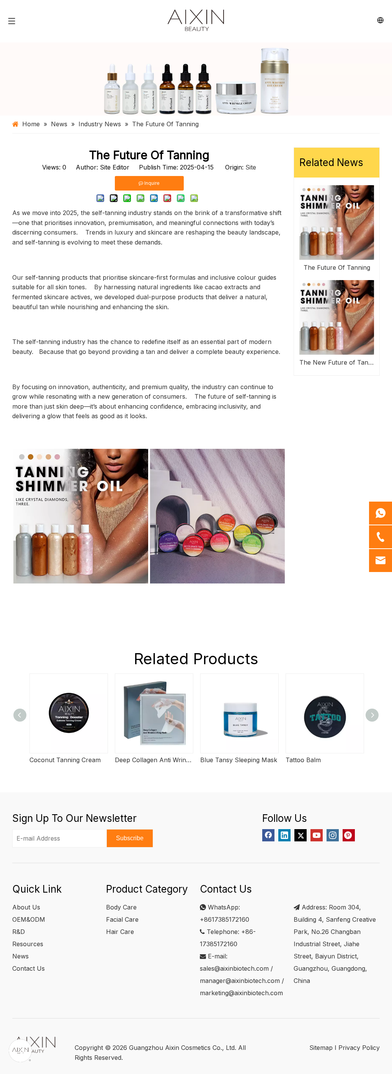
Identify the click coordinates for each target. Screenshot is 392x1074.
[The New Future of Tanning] (336, 317)
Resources (27, 944)
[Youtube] (316, 835)
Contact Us (28, 968)
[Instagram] (333, 835)
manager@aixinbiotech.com (240, 980)
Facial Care (122, 919)
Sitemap (321, 1047)
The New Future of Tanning (336, 362)
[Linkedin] (284, 835)
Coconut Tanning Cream (65, 760)
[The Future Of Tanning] (336, 222)
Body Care (121, 907)
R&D (18, 931)
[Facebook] (268, 835)
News (20, 956)
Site (250, 167)
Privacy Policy (359, 1047)
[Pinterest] (349, 835)
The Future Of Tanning (337, 267)
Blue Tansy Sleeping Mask (238, 760)
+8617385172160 (224, 919)
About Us (26, 907)
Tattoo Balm (303, 760)
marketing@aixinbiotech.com (241, 993)
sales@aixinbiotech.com (234, 968)
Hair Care (120, 931)
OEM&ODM (28, 919)
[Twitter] (300, 835)
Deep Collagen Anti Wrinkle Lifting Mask (154, 760)
